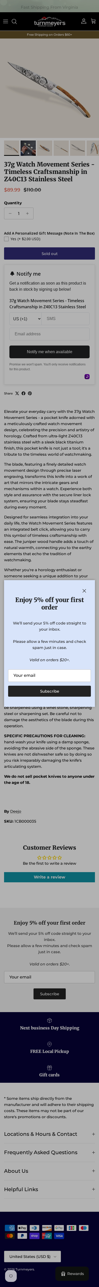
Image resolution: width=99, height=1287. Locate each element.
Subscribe (49, 691)
